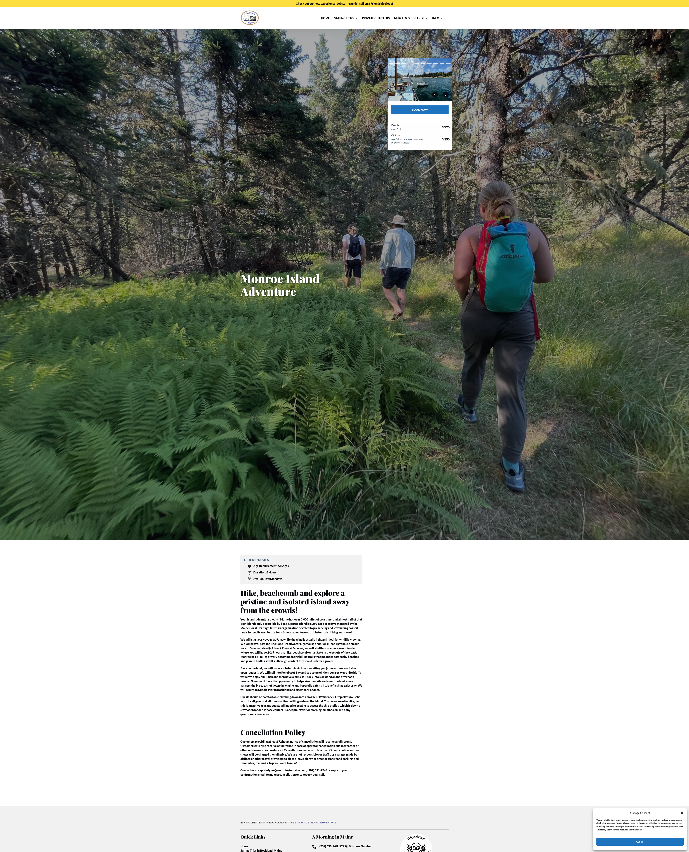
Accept (640, 841)
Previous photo (435, 95)
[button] (682, 813)
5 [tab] (416, 63)
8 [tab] (435, 63)
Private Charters (376, 18)
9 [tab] (442, 63)
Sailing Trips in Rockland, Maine (270, 822)
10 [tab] (448, 63)
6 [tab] (423, 63)
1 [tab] (391, 63)
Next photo (446, 95)
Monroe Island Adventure (317, 822)
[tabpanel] (420, 79)
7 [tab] (429, 63)
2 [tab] (397, 63)
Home (325, 18)
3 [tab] (404, 63)
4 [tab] (410, 63)
